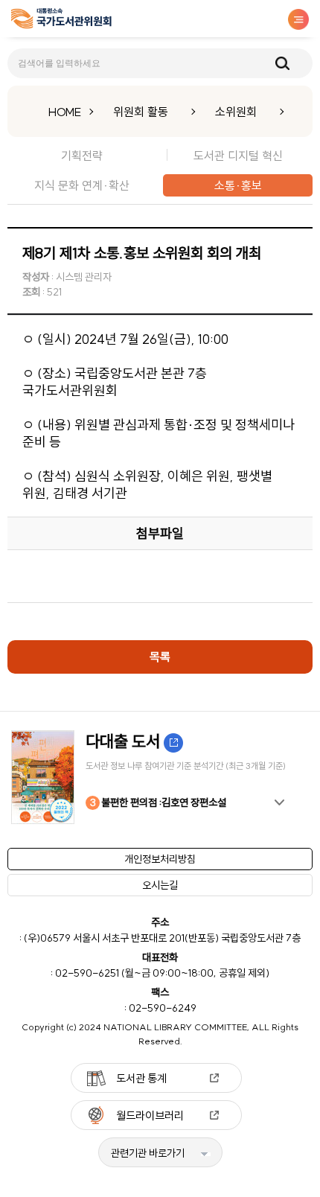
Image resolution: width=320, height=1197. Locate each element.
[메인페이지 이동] (61, 21)
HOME (64, 111)
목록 (160, 656)
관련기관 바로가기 (148, 1153)
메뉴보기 (298, 19)
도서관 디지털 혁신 (238, 155)
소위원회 (236, 111)
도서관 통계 (141, 1078)
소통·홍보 (238, 185)
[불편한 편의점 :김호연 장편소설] (160, 777)
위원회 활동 (140, 111)
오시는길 (160, 885)
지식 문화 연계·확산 (81, 185)
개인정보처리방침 (160, 859)
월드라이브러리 (150, 1115)
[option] (160, 777)
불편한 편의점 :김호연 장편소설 (158, 802)
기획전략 (82, 155)
